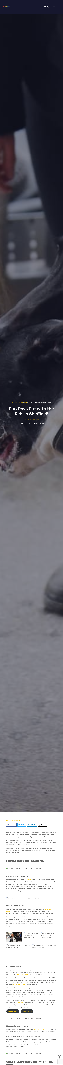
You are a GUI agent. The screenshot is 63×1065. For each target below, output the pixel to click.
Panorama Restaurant (42, 978)
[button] (45, 7)
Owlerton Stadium (17, 402)
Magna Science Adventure (41, 1029)
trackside (50, 988)
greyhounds (20, 1002)
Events (29, 423)
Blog (25, 402)
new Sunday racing (22, 974)
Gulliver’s (28, 879)
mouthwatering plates (19, 984)
